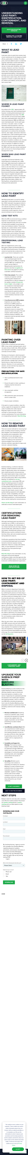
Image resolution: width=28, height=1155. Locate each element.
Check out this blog (7, 502)
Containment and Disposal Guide (14, 665)
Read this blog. (22, 416)
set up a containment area (11, 480)
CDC (12, 109)
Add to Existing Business (13, 791)
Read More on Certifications (14, 566)
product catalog (8, 802)
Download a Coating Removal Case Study (14, 36)
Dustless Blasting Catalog (14, 30)
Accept (18, 1149)
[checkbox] (14, 874)
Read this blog (6, 554)
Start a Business (14, 786)
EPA (23, 115)
